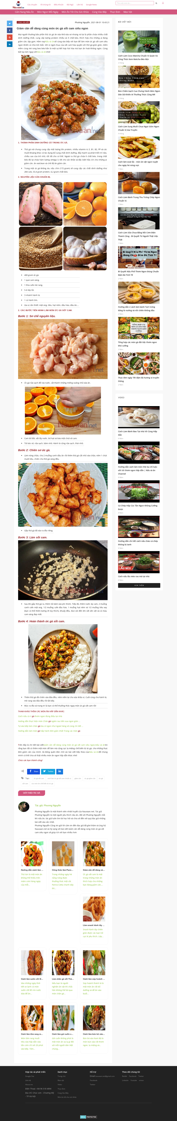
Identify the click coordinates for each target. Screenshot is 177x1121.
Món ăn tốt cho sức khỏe (67, 1097)
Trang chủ (61, 1076)
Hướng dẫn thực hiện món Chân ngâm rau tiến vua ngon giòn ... (49, 721)
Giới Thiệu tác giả (31, 793)
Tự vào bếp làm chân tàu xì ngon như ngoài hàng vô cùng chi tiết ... (50, 726)
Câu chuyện (32, 4)
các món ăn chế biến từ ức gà (42, 783)
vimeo (141, 1080)
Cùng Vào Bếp (63, 1093)
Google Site (29, 1076)
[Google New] (9, 37)
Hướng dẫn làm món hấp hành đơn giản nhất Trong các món (49, 731)
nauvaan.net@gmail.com (105, 1076)
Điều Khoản (58, 4)
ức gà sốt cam (39, 778)
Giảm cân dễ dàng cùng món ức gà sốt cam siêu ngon (69, 745)
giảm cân (78, 778)
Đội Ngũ (70, 4)
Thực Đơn (61, 1089)
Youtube (134, 1080)
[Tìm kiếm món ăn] (156, 3)
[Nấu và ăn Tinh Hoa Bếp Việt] (18, 4)
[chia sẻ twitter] (9, 23)
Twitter (92, 1084)
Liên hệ (80, 4)
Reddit (124, 1076)
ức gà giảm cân (89, 778)
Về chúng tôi (45, 4)
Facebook (93, 1080)
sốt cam (25, 783)
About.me (29, 1084)
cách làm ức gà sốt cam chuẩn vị (59, 778)
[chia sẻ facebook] (9, 30)
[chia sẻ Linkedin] (9, 44)
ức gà (101, 778)
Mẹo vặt (61, 1080)
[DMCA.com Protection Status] (88, 1117)
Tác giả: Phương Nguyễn (48, 805)
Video (60, 1084)
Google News (91, 4)
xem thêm (139, 585)
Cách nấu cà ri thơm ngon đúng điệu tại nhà (40, 716)
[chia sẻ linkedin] (59, 771)
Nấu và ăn (49, 41)
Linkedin (125, 1080)
